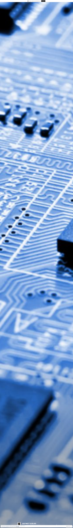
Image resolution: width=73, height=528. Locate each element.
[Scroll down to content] (57, 525)
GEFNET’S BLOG (29, 524)
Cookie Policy (17, 526)
